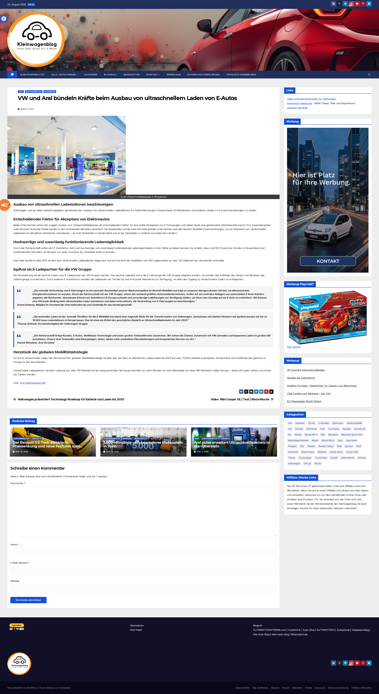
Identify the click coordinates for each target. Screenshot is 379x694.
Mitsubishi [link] (333, 434)
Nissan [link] (315, 440)
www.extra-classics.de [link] (299, 103)
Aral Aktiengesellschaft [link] (32, 382)
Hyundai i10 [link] (359, 429)
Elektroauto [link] (337, 423)
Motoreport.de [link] (299, 634)
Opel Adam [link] (351, 440)
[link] (4, 18)
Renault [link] (311, 446)
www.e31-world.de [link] (297, 107)
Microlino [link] (127, 438)
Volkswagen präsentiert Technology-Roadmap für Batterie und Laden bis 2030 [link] (71, 399)
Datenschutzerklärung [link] (203, 74)
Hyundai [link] (347, 429)
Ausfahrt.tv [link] (294, 629)
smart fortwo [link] (307, 452)
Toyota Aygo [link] (305, 457)
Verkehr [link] (362, 457)
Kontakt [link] (152, 74)
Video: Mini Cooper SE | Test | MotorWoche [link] (240, 399)
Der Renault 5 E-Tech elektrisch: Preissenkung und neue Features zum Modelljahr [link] (46, 446)
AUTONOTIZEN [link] (326, 629)
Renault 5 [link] (36, 438)
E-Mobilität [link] (324, 423)
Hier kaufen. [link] (294, 346)
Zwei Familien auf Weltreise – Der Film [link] (309, 393)
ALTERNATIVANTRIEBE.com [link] (269, 629)
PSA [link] (302, 446)
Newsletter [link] (132, 74)
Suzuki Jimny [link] (336, 452)
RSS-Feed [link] (136, 629)
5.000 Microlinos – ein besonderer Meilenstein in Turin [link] (143, 444)
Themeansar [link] (64, 688)
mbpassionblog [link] (360, 629)
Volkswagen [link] (49, 92)
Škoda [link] (318, 463)
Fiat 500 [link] (299, 429)
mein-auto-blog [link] (280, 634)
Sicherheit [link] (293, 452)
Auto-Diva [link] (308, 629)
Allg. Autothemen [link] (64, 74)
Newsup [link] (50, 688)
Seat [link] (339, 446)
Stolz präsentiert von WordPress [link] (22, 688)
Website (14, 580)
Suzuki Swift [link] (352, 452)
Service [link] (349, 446)
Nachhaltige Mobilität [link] (298, 440)
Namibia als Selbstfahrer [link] (301, 377)
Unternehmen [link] (347, 457)
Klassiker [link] (90, 74)
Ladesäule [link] (225, 438)
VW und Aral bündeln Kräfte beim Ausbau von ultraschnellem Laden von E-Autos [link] (127, 98)
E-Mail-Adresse (20, 562)
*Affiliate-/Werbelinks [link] (241, 74)
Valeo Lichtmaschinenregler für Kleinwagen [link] (311, 98)
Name (14, 544)
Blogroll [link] (110, 74)
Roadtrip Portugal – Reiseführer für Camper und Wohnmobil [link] (322, 385)
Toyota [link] (291, 457)
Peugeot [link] (292, 446)
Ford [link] (322, 429)
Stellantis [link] (322, 452)
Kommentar (17, 483)
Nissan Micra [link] (328, 440)
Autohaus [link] (299, 423)
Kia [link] (289, 434)
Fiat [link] (290, 429)
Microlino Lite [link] (141, 438)
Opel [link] (340, 440)
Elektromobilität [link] (32, 74)
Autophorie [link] (343, 629)
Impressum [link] (174, 74)
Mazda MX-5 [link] (311, 434)
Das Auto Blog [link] (261, 634)
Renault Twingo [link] (326, 446)
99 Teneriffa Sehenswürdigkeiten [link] (306, 370)
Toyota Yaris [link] (321, 457)
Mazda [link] (298, 434)
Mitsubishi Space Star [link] (351, 434)
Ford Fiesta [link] (333, 429)
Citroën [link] (311, 423)
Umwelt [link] (334, 457)
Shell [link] (358, 446)
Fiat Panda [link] (311, 429)
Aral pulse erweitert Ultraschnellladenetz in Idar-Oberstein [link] (232, 444)
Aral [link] (21, 92)
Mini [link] (323, 434)
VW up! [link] (307, 463)
